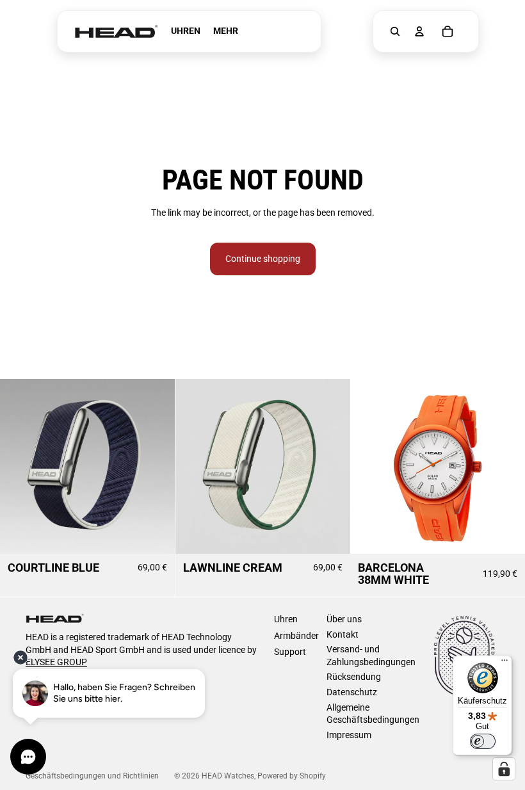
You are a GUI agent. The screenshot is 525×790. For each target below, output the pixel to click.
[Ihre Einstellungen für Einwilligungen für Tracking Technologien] (504, 769)
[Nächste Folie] (155, 466)
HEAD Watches (228, 775)
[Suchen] (395, 31)
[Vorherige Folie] (19, 466)
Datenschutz (352, 692)
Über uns (344, 619)
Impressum (349, 735)
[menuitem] (225, 31)
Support (290, 652)
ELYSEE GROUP (56, 662)
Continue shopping (262, 259)
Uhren (286, 619)
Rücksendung (354, 677)
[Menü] (504, 663)
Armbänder (296, 636)
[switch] (483, 741)
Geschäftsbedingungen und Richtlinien (92, 775)
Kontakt (343, 634)
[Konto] (419, 31)
